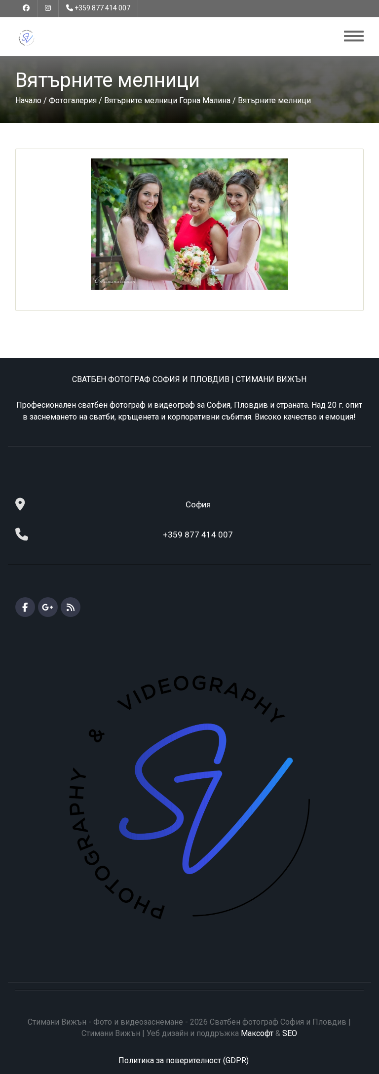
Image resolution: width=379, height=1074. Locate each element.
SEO (289, 1033)
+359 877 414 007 (102, 8)
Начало (28, 100)
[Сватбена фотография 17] (189, 224)
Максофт (257, 1033)
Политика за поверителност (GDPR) (183, 1060)
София (198, 504)
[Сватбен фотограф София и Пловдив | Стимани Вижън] (26, 37)
